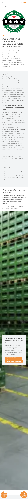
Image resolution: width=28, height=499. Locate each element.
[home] (5, 3)
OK (4, 496)
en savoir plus (5, 495)
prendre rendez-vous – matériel (13, 361)
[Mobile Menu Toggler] (25, 3)
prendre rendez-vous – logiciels (11, 358)
